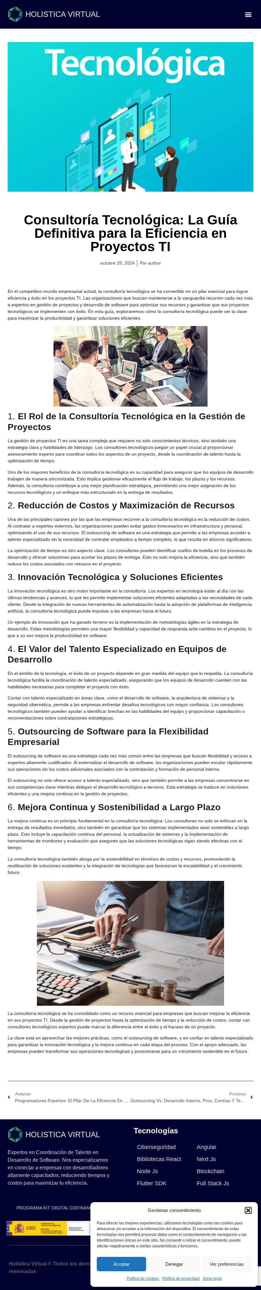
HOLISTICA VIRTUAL (62, 14)
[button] (248, 1210)
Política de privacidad (181, 1278)
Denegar (174, 1264)
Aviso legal (212, 1278)
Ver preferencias (227, 1264)
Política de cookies (143, 1278)
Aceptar (121, 1264)
